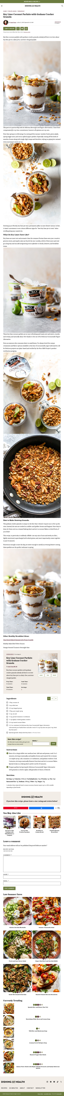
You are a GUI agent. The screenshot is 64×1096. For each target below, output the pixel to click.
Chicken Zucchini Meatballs (17, 927)
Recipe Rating (8, 849)
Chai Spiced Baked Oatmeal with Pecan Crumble (18, 640)
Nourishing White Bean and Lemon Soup (38, 1019)
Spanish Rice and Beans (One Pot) (38, 1007)
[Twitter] (61, 1081)
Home (5, 11)
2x (52, 698)
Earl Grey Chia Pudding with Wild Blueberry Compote (9, 833)
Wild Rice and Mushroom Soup (38, 1031)
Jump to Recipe (9, 28)
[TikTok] (57, 1081)
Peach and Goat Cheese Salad (17, 961)
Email (35, 741)
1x (49, 698)
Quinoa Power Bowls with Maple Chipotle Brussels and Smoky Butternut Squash (38, 1067)
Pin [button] (48, 675)
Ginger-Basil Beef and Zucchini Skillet (46, 961)
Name (6, 874)
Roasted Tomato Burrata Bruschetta (46, 994)
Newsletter (40, 1088)
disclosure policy (27, 32)
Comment (7, 855)
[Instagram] (47, 1081)
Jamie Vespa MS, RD (12, 666)
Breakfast (21, 11)
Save (41, 675)
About (22, 1088)
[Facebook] (54, 1081)
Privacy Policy (40, 1093)
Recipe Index (12, 11)
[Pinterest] (50, 1081)
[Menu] (1, 6)
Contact (30, 1088)
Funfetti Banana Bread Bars (54, 831)
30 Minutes (13, 1088)
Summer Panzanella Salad (46, 927)
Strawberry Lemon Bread (40, 831)
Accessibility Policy (47, 1093)
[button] (55, 22)
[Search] (62, 6)
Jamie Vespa (13, 22)
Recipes (4, 1088)
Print (54, 675)
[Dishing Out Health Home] (32, 5)
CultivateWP (59, 1093)
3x (56, 698)
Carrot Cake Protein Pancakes (24, 831)
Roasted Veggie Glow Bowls (38, 1054)
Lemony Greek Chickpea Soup (38, 1043)
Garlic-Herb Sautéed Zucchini (17, 994)
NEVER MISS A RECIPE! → (32, 1)
